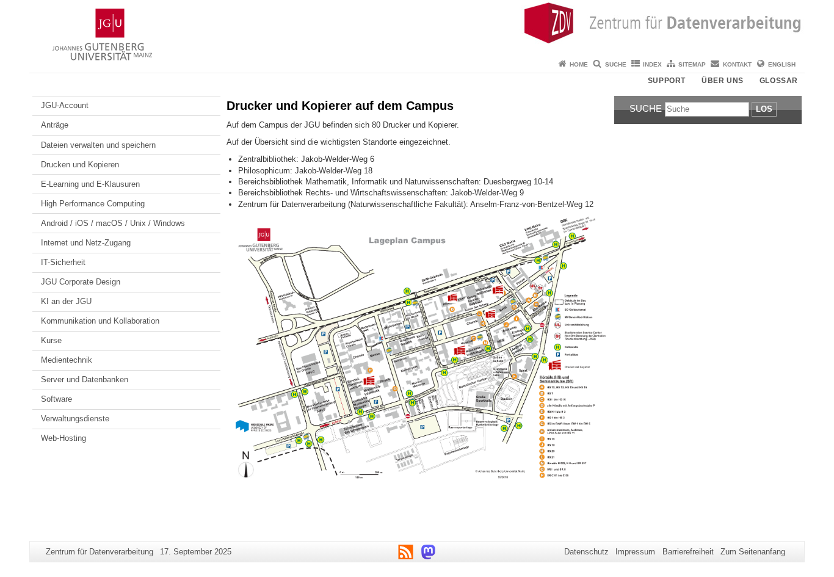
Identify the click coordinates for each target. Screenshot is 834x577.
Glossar (779, 80)
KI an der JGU (66, 301)
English (782, 64)
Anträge (54, 124)
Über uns (723, 80)
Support (667, 80)
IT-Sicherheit (63, 262)
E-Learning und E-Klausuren (90, 184)
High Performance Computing (93, 203)
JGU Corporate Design (80, 281)
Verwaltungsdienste (75, 418)
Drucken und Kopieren (80, 164)
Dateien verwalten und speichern (98, 145)
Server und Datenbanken (84, 379)
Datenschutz (586, 551)
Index (652, 64)
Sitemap (692, 64)
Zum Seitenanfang (752, 551)
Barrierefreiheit (688, 551)
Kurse (51, 340)
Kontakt (737, 64)
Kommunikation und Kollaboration (100, 320)
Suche (615, 64)
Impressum (635, 551)
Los (764, 109)
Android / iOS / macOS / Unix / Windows (113, 223)
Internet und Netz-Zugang (86, 242)
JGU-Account (65, 105)
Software (56, 399)
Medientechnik (66, 360)
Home (579, 64)
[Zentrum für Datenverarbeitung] (417, 27)
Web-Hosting (63, 438)
